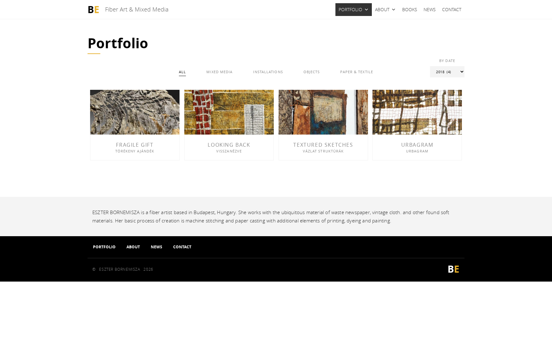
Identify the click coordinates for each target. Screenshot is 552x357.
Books (409, 9)
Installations (268, 71)
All (182, 71)
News (430, 9)
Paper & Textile (356, 71)
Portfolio (350, 9)
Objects (311, 71)
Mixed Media (219, 71)
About (382, 9)
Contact (451, 9)
